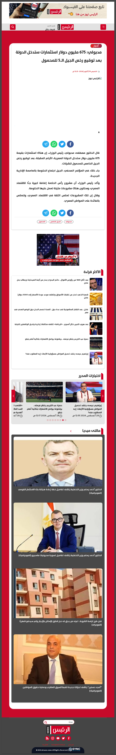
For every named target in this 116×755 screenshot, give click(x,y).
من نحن (71, 745)
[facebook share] (70, 144)
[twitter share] (62, 144)
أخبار (96, 46)
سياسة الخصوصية (58, 745)
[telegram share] (45, 144)
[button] (65, 420)
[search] (13, 27)
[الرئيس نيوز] (58, 730)
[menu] (103, 27)
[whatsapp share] (54, 144)
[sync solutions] (74, 750)
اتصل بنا (45, 745)
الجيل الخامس (55, 221)
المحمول (42, 221)
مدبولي (69, 221)
